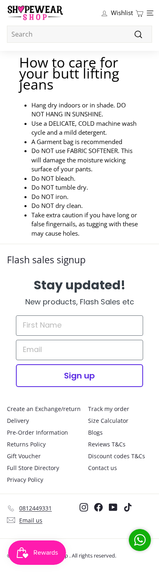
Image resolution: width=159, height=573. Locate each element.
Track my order (108, 409)
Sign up (79, 375)
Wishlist (122, 13)
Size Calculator (108, 420)
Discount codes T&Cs (116, 456)
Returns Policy (26, 444)
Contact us (102, 468)
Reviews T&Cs (107, 444)
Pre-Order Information (37, 432)
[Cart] (139, 13)
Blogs (95, 432)
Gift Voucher (24, 456)
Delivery (18, 420)
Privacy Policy (25, 479)
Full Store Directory (33, 468)
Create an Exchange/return (44, 409)
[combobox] (79, 34)
